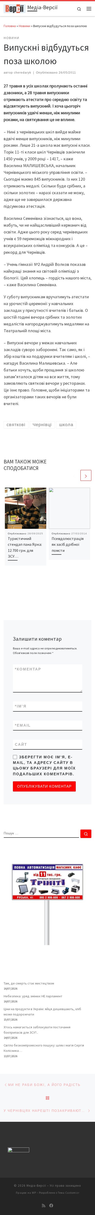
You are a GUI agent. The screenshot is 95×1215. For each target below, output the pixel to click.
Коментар (28, 669)
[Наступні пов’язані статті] (85, 475)
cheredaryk (22, 72)
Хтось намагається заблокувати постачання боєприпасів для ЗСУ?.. (37, 1030)
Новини (24, 26)
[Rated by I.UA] (18, 1151)
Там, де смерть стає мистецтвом (29, 983)
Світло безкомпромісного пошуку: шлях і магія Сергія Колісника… (44, 1048)
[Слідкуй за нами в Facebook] (51, 1206)
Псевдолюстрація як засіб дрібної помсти (68, 544)
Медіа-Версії (36, 1186)
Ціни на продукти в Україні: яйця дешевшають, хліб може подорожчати (42, 1011)
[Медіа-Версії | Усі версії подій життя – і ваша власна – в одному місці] (15, 8)
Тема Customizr (68, 1192)
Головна (10, 26)
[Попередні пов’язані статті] (74, 475)
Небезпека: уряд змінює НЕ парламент (33, 996)
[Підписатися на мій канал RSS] (43, 1206)
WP (34, 1192)
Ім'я (21, 706)
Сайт (21, 744)
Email (23, 725)
